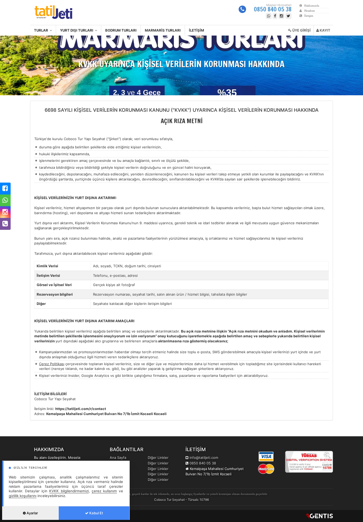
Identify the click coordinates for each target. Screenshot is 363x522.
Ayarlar (32, 513)
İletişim (307, 15)
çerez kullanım (104, 491)
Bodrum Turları (121, 30)
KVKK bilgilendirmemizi (68, 491)
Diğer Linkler (158, 457)
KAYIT (324, 30)
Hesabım (308, 10)
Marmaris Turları (163, 30)
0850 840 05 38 (273, 9)
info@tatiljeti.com (203, 457)
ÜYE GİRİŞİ (301, 30)
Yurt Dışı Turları (77, 30)
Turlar (42, 30)
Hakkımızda (310, 5)
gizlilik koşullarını (22, 496)
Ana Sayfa (118, 457)
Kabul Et (95, 513)
